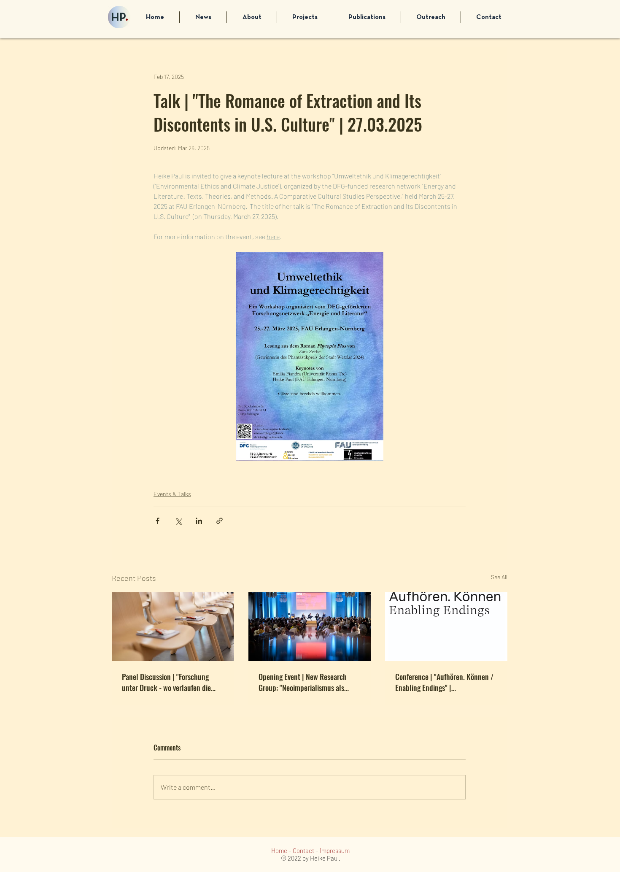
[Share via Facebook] (158, 521)
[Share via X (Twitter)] (178, 521)
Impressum (335, 850)
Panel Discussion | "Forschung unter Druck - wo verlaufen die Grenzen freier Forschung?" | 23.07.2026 (166, 682)
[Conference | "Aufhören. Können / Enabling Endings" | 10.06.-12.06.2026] (446, 626)
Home (279, 850)
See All (499, 576)
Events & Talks (172, 493)
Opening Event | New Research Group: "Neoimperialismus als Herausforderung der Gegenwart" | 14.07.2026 (309, 682)
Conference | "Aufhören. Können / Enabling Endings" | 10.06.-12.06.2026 (444, 682)
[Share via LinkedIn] (199, 521)
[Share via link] (220, 521)
